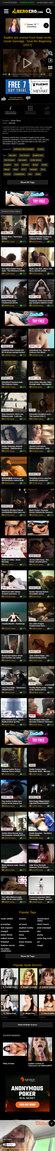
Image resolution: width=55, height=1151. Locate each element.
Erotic (44, 165)
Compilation (19, 174)
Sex (16, 165)
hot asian (22, 160)
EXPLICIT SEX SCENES (24, 149)
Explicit (7, 165)
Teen (43, 169)
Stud (15, 169)
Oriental (33, 169)
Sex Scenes (9, 160)
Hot (30, 174)
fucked (7, 174)
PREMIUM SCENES (27, 2)
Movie (6, 169)
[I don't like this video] (28, 99)
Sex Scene (24, 155)
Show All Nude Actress (27, 1025)
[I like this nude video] (4, 99)
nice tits (12, 155)
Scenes (25, 165)
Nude (38, 174)
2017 (24, 169)
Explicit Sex (38, 155)
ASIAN (40, 149)
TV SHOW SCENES (10, 2)
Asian (35, 165)
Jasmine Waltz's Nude (45, 2)
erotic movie (36, 160)
